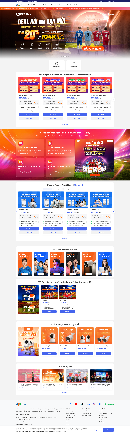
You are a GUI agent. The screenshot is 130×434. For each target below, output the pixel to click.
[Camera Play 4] (49, 335)
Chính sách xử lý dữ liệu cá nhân (36, 431)
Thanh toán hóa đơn (86, 413)
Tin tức (44, 4)
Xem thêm (21, 388)
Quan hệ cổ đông (70, 417)
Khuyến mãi (101, 419)
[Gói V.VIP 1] (49, 292)
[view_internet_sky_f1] (101, 199)
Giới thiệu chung (69, 411)
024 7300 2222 (22, 421)
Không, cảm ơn (97, 430)
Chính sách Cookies (23, 431)
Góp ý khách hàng (86, 415)
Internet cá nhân (47, 189)
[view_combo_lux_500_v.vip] (101, 85)
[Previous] (16, 99)
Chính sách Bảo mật (50, 431)
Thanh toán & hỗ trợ (72, 4)
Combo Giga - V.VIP (25, 95)
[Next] (113, 99)
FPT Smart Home (103, 417)
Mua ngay (49, 311)
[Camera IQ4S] (67, 335)
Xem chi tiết (29, 118)
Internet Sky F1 (96, 209)
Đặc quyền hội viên (55, 4)
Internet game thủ (68, 189)
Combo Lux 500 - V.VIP (99, 95)
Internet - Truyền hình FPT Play (105, 413)
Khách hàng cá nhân (20, 1)
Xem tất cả (64, 124)
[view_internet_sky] (53, 199)
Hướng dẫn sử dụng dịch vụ (88, 411)
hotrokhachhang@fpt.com (24, 419)
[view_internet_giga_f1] (77, 199)
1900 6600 (110, 404)
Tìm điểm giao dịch (103, 422)
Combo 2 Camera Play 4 (85, 346)
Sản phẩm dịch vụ (32, 4)
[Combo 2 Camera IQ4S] (103, 335)
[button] (62, 56)
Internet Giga (23, 209)
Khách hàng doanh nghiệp (32, 1)
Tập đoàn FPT (69, 419)
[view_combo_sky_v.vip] (53, 85)
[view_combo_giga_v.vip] (29, 85)
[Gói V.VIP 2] (67, 292)
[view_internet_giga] (29, 199)
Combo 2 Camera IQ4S (102, 346)
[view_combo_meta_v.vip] (77, 85)
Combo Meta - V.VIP (74, 95)
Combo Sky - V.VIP (49, 95)
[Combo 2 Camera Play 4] (85, 335)
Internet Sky (47, 209)
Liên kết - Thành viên (70, 413)
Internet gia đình (57, 189)
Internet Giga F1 (72, 209)
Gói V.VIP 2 (63, 301)
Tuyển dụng (68, 422)
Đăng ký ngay (29, 114)
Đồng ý (108, 430)
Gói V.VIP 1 (45, 301)
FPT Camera (101, 415)
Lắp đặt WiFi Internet (103, 411)
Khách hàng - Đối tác (70, 415)
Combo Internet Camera (80, 189)
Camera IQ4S (64, 346)
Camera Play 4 (46, 346)
